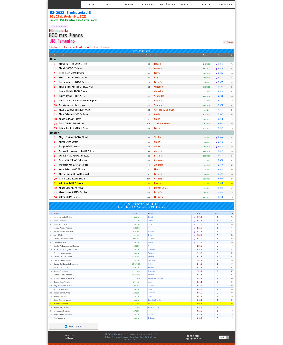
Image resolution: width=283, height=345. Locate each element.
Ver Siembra (228, 42)
